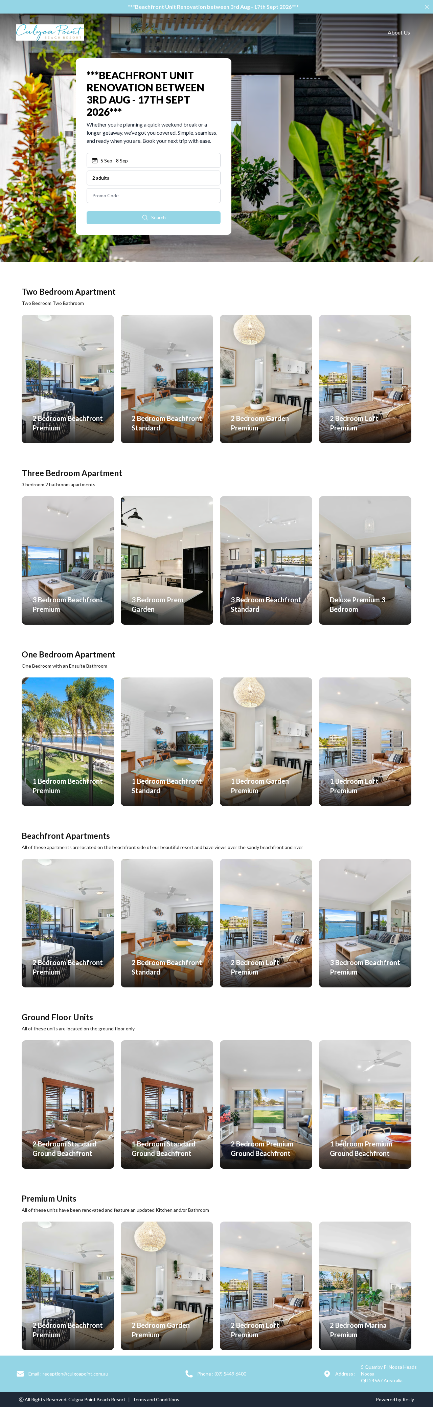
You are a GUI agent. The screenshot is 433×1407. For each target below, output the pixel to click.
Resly (408, 1399)
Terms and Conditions (156, 1399)
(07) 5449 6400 (221, 1374)
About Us (399, 32)
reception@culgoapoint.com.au (68, 1374)
